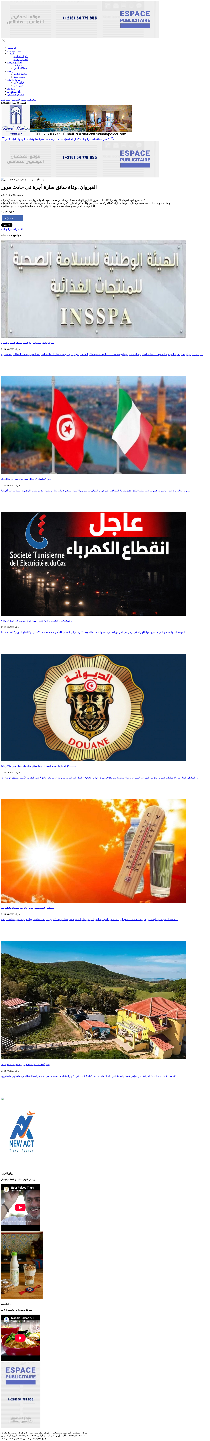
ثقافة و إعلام (13, 79)
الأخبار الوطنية (21, 59)
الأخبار (10, 53)
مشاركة (9, 218)
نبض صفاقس (14, 50)
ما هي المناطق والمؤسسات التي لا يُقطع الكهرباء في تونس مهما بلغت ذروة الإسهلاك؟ (36, 621)
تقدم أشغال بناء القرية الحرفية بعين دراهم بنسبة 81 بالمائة (25, 1064)
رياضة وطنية (20, 77)
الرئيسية (11, 47)
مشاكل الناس (21, 68)
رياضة (10, 71)
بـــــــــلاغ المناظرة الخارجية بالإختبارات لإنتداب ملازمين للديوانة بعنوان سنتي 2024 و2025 (38, 766)
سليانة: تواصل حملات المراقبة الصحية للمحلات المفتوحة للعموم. (27, 343)
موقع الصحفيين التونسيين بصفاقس (19, 99)
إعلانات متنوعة (58, 139)
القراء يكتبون (13, 91)
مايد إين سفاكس (15, 94)
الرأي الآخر (19, 82)
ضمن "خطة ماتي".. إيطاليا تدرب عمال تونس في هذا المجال (26, 479)
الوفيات (11, 88)
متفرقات (18, 65)
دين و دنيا (18, 85)
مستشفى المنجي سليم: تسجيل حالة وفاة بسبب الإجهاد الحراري (27, 908)
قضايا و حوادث (14, 62)
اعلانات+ (46, 139)
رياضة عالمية (20, 74)
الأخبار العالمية (21, 56)
